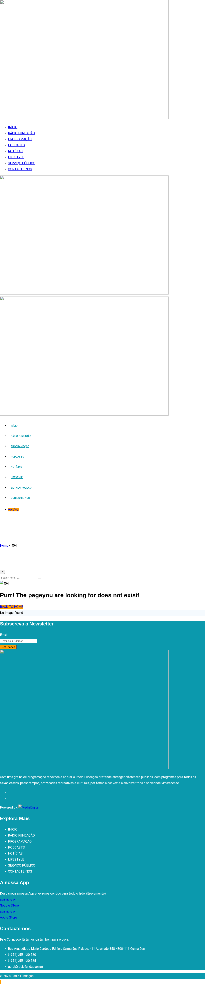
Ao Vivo (13, 509)
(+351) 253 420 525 (22, 961)
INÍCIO (12, 127)
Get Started (8, 646)
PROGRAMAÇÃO (20, 139)
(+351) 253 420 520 (22, 955)
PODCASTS (16, 145)
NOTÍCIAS (15, 151)
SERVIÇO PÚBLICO (21, 163)
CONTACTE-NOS (20, 169)
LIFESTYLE (16, 157)
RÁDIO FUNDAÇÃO (21, 133)
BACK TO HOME (11, 607)
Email (3, 635)
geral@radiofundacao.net (25, 967)
